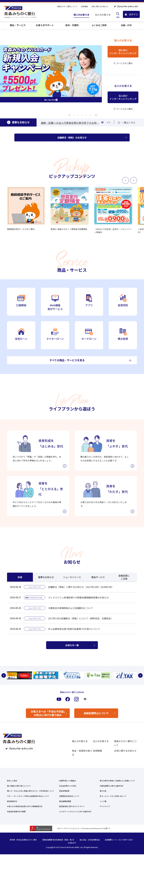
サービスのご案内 (124, 63)
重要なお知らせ (46, 577)
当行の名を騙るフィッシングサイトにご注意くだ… (70, 123)
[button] (69, 115)
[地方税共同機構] (98, 675)
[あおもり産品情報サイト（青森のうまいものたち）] (124, 675)
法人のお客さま (101, 741)
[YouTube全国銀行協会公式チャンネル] (19, 675)
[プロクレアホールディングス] (126, 6)
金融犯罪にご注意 (124, 577)
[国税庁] (72, 675)
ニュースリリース (72, 577)
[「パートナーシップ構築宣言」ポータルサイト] (45, 675)
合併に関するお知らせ (125, 750)
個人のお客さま (80, 741)
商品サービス (98, 577)
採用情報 (97, 750)
